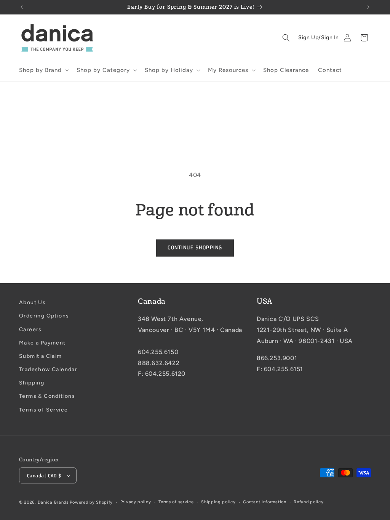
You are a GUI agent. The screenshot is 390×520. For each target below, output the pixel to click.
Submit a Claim (40, 356)
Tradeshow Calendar (48, 369)
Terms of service (175, 501)
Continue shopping (195, 247)
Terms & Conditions (47, 396)
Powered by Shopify (91, 502)
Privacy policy (135, 501)
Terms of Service (43, 410)
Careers (30, 329)
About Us (32, 302)
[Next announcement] (368, 7)
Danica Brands (53, 502)
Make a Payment (42, 343)
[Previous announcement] (21, 7)
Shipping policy (218, 501)
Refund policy (308, 501)
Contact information (264, 501)
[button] (43, 70)
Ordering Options (44, 316)
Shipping (31, 383)
